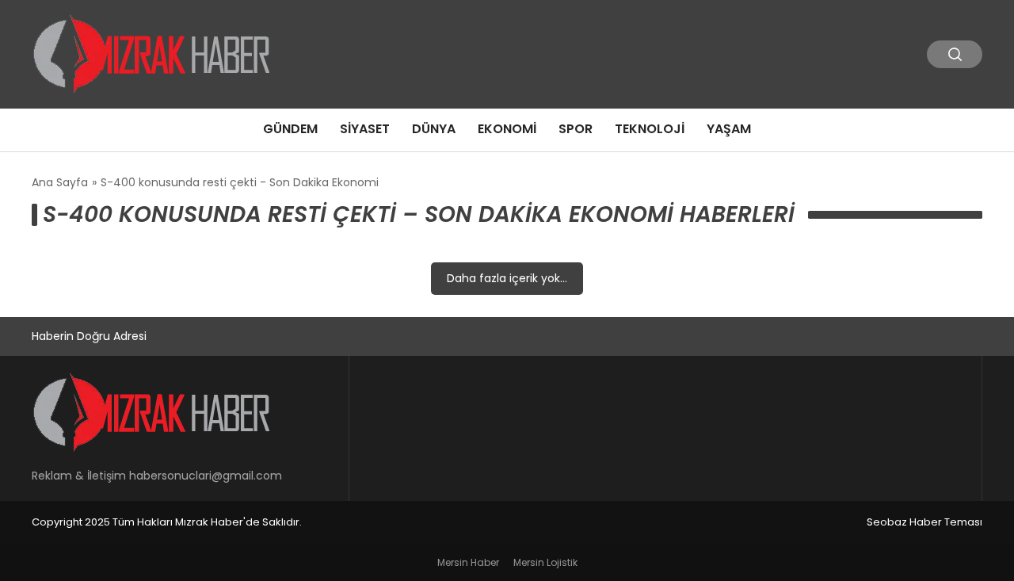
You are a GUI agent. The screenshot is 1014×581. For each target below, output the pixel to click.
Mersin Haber (468, 562)
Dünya (434, 129)
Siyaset (365, 129)
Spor (575, 129)
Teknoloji (649, 129)
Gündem (290, 129)
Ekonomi (507, 129)
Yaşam (729, 129)
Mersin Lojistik (545, 562)
